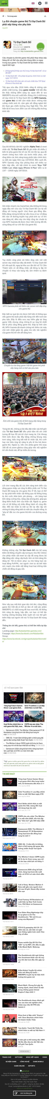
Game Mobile (38, 1061)
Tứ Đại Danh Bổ (22, 42)
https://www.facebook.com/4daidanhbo (27, 634)
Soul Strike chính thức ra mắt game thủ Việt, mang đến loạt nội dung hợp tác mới (13, 725)
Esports (31, 1066)
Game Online (19, 1066)
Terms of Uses (22, 1088)
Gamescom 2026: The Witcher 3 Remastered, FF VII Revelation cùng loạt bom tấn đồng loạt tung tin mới (24, 732)
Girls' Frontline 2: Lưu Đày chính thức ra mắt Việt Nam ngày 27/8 (34, 707)
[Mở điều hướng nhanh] (45, 15)
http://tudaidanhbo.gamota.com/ (32, 51)
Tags (5, 761)
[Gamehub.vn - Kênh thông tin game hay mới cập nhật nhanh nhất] (4, 2)
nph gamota (10, 763)
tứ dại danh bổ (13, 765)
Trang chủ (6, 1057)
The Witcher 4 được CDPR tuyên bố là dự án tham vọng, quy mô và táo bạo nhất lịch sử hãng (31, 859)
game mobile (12, 761)
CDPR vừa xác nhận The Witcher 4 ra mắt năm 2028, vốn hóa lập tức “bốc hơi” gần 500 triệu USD (33, 725)
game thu (27, 761)
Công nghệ (24, 1061)
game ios (25, 763)
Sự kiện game (11, 1061)
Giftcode (18, 1057)
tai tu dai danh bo (24, 765)
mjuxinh (5, 28)
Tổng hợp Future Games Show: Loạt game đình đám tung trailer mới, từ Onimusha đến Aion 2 (13, 707)
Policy (30, 1088)
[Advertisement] (24, 665)
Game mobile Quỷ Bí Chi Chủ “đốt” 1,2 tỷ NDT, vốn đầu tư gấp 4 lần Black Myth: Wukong (31, 944)
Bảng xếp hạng (32, 1057)
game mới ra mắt (34, 763)
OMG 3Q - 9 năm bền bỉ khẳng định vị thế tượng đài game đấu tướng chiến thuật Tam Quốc (31, 846)
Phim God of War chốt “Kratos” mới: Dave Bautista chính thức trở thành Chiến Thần (30, 1017)
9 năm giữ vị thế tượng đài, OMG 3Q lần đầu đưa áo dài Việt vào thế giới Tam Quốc (31, 1042)
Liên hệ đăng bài (26, 1093)
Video (44, 1057)
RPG (20, 45)
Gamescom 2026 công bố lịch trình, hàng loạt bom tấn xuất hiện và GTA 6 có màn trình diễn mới (23, 751)
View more (24, 1051)
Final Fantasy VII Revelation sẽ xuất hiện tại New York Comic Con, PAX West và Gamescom (30, 902)
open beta (18, 763)
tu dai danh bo (35, 761)
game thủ (20, 761)
